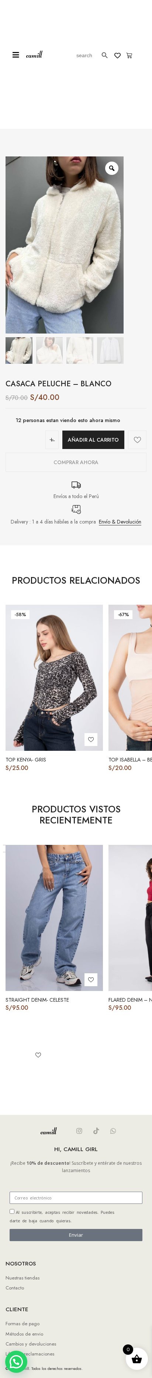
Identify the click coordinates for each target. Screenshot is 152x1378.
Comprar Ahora (76, 462)
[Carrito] (129, 55)
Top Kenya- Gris (26, 760)
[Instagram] (79, 1130)
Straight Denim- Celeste (37, 1000)
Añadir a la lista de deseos (137, 440)
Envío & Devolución (120, 521)
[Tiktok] (96, 1130)
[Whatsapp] (113, 1130)
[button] (16, 55)
